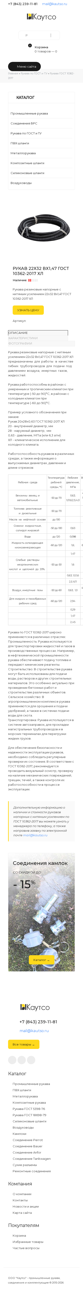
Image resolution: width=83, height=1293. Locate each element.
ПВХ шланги (20, 143)
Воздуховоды (21, 183)
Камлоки (19, 1133)
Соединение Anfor (26, 1152)
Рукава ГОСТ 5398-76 (28, 1108)
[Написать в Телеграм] (73, 4)
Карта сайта (22, 1212)
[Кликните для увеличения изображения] (44, 228)
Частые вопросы (25, 1248)
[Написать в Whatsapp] (22, 1060)
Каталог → (41, 960)
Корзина (19, 1235)
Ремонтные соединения (31, 1171)
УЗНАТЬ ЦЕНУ (28, 310)
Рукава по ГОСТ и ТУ (26, 133)
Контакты (20, 1200)
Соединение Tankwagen (31, 1158)
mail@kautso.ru (54, 4)
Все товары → (24, 1044)
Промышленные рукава (29, 113)
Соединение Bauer (27, 1146)
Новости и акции (25, 1206)
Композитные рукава (29, 1102)
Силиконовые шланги (27, 173)
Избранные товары (27, 1241)
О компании (21, 1194)
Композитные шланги (27, 163)
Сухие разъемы (24, 1164)
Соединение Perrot (27, 1140)
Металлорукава (23, 153)
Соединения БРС (24, 123)
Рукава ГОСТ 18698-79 (29, 1115)
